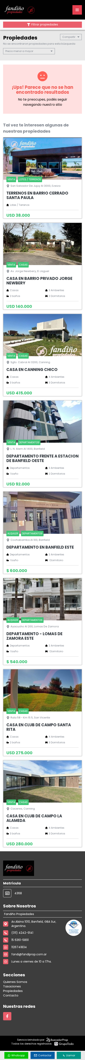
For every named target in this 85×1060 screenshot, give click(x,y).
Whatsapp (18, 1055)
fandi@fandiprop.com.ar (29, 954)
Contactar (44, 1055)
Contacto (10, 995)
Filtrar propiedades (44, 25)
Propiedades (13, 991)
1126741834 (19, 947)
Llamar (70, 1055)
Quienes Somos (15, 982)
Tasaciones (12, 986)
